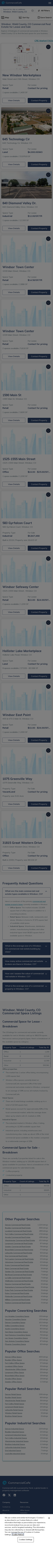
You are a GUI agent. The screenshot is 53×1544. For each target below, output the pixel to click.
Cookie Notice (17, 1535)
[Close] (49, 1518)
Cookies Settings (25, 1540)
